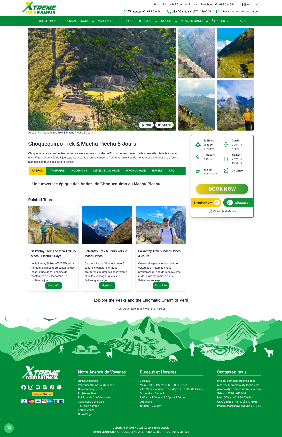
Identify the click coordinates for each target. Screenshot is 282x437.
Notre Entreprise (88, 380)
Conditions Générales (91, 401)
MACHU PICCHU (108, 21)
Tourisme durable (88, 405)
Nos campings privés (90, 389)
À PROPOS (218, 21)
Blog (157, 4)
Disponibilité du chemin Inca (180, 4)
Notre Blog (84, 414)
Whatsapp (241, 202)
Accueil (32, 132)
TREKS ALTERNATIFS (77, 21)
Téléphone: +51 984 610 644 (218, 4)
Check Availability (224, 211)
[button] (249, 4)
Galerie (166, 124)
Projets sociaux (87, 393)
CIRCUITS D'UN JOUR (139, 21)
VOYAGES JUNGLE (192, 21)
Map (148, 124)
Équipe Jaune (86, 410)
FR (248, 4)
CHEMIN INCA (47, 21)
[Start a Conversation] (9, 428)
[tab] (37, 171)
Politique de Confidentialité (94, 397)
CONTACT (239, 21)
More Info (53, 285)
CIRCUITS (167, 21)
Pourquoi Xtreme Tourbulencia (96, 385)
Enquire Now (203, 202)
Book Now (222, 189)
